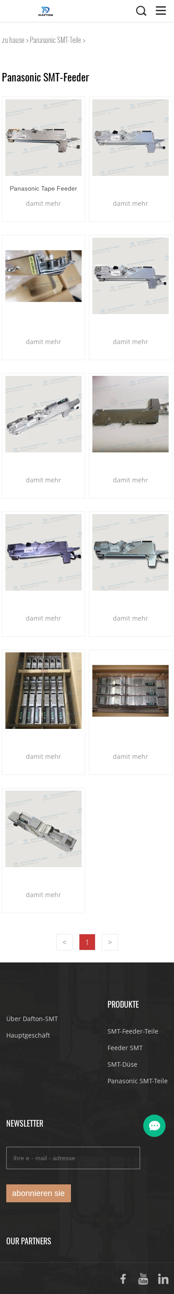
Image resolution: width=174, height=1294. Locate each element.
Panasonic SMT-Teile (55, 40)
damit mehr (43, 203)
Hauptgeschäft (28, 1035)
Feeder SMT (125, 1047)
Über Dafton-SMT (32, 1018)
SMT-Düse (122, 1064)
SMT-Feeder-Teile (133, 1031)
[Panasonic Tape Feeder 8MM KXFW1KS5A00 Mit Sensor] (43, 137)
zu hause (13, 40)
